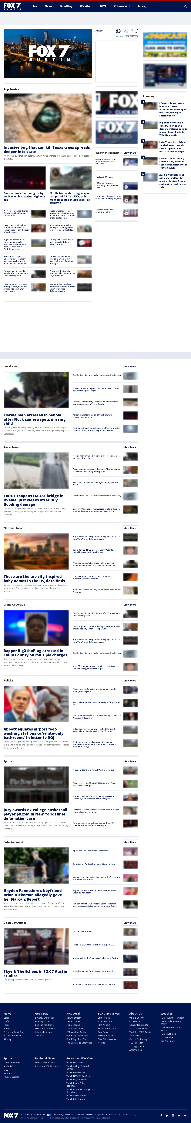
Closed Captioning (138, 1039)
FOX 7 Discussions (107, 1039)
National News (13, 528)
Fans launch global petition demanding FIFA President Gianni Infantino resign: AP (93, 824)
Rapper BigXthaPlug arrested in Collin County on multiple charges (35, 652)
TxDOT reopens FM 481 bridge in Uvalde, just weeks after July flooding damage (61, 260)
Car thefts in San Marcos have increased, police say (97, 375)
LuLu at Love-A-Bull (82, 931)
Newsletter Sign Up (138, 1024)
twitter (167, 1115)
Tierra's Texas (73, 1021)
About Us (135, 1013)
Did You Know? (168, 1041)
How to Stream (73, 1017)
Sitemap (7, 1039)
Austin (99, 30)
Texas (6, 1024)
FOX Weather (167, 1037)
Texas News (12, 447)
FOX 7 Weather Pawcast (172, 1017)
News (7, 1013)
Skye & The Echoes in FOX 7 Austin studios (35, 973)
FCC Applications (137, 1046)
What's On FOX (136, 1017)
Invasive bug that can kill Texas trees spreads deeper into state (47, 149)
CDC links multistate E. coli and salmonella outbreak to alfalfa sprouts (92, 577)
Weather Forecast (107, 153)
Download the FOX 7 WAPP (171, 1022)
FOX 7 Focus (104, 1024)
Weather (166, 1013)
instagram (173, 1115)
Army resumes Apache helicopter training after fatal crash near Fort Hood (62, 227)
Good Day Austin (15, 923)
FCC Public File (136, 1042)
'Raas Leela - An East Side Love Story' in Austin (94, 864)
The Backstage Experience (79, 1042)
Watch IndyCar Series (76, 1079)
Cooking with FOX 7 (44, 1024)
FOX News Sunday (12, 1035)
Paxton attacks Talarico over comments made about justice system (94, 690)
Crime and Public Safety (15, 1032)
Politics (8, 680)
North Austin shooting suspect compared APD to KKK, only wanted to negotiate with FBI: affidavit (70, 198)
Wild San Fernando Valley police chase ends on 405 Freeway (97, 590)
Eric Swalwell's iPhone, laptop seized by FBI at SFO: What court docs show (97, 716)
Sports (8, 761)
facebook (161, 1115)
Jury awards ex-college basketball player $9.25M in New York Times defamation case (62, 288)
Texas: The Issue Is (107, 1028)
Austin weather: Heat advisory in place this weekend (105, 161)
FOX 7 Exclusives (109, 1013)
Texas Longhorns (12, 1062)
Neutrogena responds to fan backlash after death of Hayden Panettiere (96, 878)
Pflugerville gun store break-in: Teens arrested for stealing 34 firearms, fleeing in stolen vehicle (172, 109)
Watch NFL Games (75, 1062)
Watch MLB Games (75, 1072)
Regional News (45, 1058)
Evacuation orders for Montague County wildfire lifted (95, 483)
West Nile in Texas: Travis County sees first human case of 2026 (16, 213)
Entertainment (13, 842)
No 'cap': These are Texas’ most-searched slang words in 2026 (62, 242)
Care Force (103, 1032)
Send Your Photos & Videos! (170, 1029)
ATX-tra (101, 1042)
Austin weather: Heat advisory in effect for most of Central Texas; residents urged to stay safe (62, 214)
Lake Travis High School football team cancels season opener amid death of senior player (16, 229)
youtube (179, 1115)
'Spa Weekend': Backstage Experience (90, 850)
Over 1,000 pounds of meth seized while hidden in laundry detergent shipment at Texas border (96, 510)
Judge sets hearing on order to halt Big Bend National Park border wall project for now (94, 730)
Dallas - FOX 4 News (45, 1062)
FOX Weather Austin (76, 1032)
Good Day (41, 1013)
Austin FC (8, 1066)
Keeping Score (42, 1021)
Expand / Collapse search (185, 6)
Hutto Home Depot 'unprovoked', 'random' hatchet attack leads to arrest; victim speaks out (15, 260)
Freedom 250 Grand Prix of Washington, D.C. (93, 770)
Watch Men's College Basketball (76, 1084)
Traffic (7, 1021)
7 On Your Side (105, 1021)
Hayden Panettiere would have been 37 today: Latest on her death (94, 891)
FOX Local (73, 1013)
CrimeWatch (104, 1017)
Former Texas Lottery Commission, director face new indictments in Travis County (95, 402)
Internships (134, 1035)
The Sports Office (74, 1028)
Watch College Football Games (77, 1067)
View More (130, 153)
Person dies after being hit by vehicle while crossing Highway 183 (24, 196)
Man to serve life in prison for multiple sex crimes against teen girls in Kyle (96, 389)
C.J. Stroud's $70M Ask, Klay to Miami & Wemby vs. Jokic (108, 197)
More (141, 6)
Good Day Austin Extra (77, 1035)
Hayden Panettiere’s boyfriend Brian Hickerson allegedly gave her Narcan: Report (33, 895)
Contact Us (134, 1021)
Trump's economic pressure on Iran (104, 210)
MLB (6, 1069)
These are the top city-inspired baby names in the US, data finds (62, 273)
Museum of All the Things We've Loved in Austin (95, 958)
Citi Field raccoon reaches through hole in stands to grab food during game (96, 810)
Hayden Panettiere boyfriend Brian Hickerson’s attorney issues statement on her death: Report (95, 904)
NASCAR (8, 1073)
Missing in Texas (106, 1035)
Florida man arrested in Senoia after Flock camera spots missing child (16, 273)
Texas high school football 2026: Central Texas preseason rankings (94, 784)
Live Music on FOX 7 (45, 1028)
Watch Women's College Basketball (78, 1090)
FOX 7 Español (73, 1024)
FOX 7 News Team (138, 1028)
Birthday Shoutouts (44, 1017)
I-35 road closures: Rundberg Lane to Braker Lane (107, 185)
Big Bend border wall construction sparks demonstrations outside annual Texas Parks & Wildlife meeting (15, 244)
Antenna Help (135, 1049)
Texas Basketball (12, 1076)
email (185, 1115)
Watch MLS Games (75, 1099)
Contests (39, 1035)
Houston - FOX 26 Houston (48, 1066)
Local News (11, 366)
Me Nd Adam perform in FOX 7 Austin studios (94, 971)
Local (6, 1017)
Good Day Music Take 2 (78, 1039)
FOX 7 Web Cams (169, 1033)
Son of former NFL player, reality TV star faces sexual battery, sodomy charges (94, 551)
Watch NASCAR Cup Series (79, 1076)
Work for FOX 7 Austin (140, 1032)
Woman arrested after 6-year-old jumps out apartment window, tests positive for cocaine (94, 564)
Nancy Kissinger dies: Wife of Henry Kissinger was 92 (96, 703)
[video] (130, 162)
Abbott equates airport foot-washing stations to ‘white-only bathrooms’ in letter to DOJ (34, 733)
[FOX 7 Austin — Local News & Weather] (13, 6)
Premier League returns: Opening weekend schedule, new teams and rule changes (93, 797)
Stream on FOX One (79, 1058)
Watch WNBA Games (76, 1095)
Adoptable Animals (44, 1032)
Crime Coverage (14, 604)
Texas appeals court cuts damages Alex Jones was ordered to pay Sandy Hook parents (15, 288)
